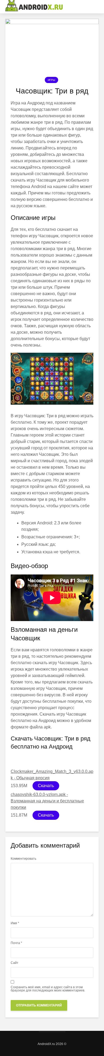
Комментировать (23, 858)
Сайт (14, 962)
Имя (15, 923)
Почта (16, 943)
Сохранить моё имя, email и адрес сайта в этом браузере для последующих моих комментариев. (48, 989)
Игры (51, 79)
